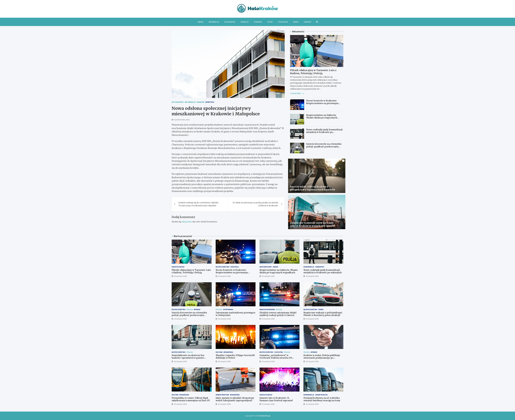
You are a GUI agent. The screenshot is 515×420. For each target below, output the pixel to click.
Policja (190, 309)
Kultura (219, 352)
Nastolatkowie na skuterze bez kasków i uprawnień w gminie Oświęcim (188, 358)
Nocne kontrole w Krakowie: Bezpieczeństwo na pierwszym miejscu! (322, 103)
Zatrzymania (228, 309)
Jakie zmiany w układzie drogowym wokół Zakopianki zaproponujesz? (235, 399)
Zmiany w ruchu (321, 395)
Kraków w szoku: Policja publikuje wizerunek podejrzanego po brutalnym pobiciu (322, 358)
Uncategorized (178, 267)
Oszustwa (278, 352)
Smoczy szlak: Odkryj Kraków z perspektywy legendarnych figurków (312, 188)
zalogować (186, 221)
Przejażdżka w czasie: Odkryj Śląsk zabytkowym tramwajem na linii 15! (191, 399)
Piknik (320, 309)
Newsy (296, 22)
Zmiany (275, 267)
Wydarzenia (228, 352)
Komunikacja (309, 267)
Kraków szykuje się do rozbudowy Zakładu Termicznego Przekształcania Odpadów (198, 204)
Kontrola (235, 267)
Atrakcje (245, 22)
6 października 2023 (182, 119)
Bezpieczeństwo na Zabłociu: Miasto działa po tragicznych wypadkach (321, 118)
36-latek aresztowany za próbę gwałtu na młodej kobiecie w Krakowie (255, 204)
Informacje (214, 22)
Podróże (258, 22)
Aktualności (229, 22)
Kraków (200, 102)
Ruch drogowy (266, 267)
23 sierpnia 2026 (268, 404)
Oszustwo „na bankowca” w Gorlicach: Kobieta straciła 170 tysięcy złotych (276, 358)
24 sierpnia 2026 (180, 276)
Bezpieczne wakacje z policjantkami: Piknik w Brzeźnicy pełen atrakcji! (323, 314)
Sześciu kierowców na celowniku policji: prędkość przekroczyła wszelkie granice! (323, 146)
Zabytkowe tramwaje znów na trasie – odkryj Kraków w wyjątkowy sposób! (313, 224)
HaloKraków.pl (264, 416)
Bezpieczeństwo (222, 267)
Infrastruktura (222, 395)
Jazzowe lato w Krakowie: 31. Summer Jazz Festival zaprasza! (276, 399)
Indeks (200, 22)
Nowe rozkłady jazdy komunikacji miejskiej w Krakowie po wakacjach (324, 132)
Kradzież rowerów (267, 309)
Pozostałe (283, 22)
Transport (319, 267)
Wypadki (197, 309)
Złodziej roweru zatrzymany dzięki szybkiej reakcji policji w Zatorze (278, 314)
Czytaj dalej (295, 93)
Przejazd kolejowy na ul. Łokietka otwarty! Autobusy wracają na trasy (322, 399)
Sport (270, 22)
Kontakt (307, 22)
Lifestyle (209, 102)
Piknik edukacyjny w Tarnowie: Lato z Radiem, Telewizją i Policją (313, 72)
